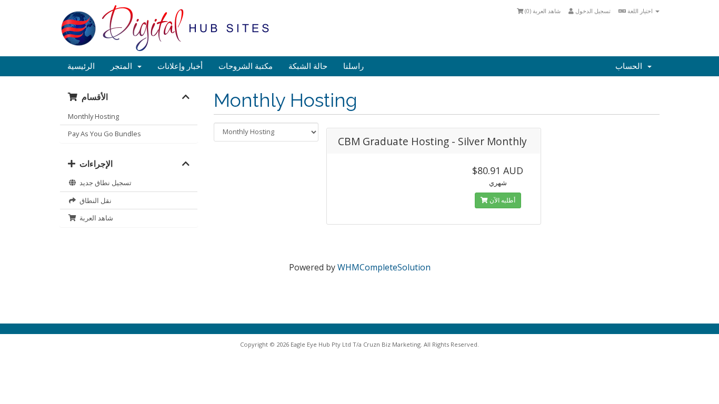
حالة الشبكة (307, 66)
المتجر (123, 66)
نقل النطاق (94, 200)
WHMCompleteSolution (384, 267)
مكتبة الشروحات (245, 66)
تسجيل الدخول (592, 11)
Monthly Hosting (93, 116)
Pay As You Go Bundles (104, 133)
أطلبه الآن (501, 200)
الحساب (630, 66)
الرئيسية (81, 66)
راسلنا (353, 66)
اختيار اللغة (640, 11)
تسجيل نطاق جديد (104, 182)
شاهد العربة (94, 218)
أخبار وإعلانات (180, 66)
